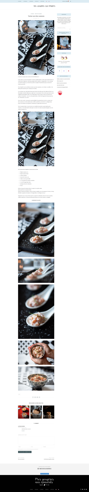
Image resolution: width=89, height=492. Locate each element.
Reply (24, 430)
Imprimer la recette (37, 200)
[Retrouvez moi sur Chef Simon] (60, 92)
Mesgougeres (45, 469)
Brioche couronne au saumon (62, 83)
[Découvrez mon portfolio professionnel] (64, 59)
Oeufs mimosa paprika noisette (49, 459)
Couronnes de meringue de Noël (62, 87)
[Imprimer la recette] (32, 200)
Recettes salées (38, 13)
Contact (37, 1)
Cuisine (19, 1)
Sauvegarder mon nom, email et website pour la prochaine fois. (28, 449)
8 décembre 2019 (36, 18)
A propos (31, 1)
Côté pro (42, 1)
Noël (19, 394)
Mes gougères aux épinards (44, 6)
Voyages (25, 1)
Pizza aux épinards (21, 459)
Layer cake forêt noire (60, 85)
